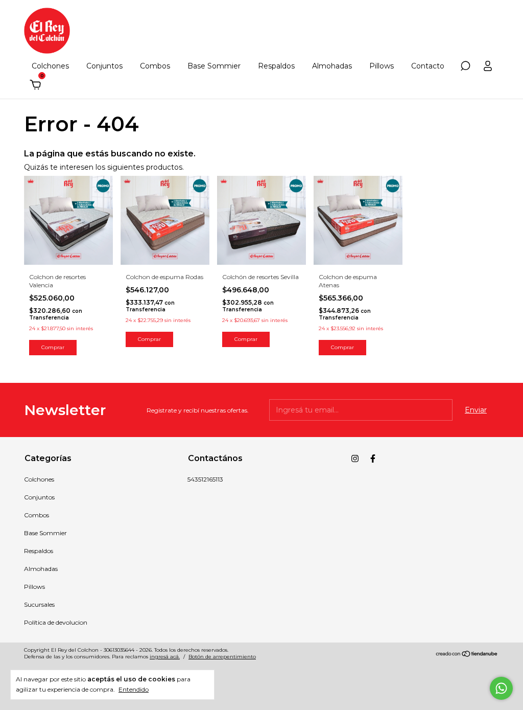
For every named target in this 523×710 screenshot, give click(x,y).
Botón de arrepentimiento (222, 656)
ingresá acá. (165, 656)
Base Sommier (214, 66)
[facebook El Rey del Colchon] (373, 458)
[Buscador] (465, 67)
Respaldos (276, 66)
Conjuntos (104, 66)
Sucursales (39, 604)
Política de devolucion (55, 622)
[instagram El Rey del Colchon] (355, 458)
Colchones (50, 66)
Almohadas (332, 66)
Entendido (133, 689)
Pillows (381, 66)
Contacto (427, 66)
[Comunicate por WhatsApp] (501, 688)
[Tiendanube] (467, 654)
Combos (155, 66)
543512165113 (205, 479)
